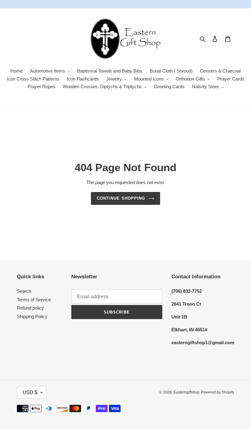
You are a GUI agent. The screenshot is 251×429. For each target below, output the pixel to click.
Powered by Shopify (217, 392)
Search (24, 291)
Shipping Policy (32, 316)
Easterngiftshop (187, 392)
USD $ (30, 392)
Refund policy (30, 307)
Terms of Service (34, 299)
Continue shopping (121, 198)
